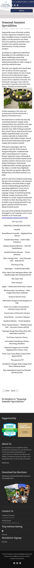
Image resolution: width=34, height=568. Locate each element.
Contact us (13, 558)
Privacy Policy (24, 556)
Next (14, 391)
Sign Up (4, 534)
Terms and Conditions (11, 556)
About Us (21, 558)
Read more (5, 462)
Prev (6, 391)
